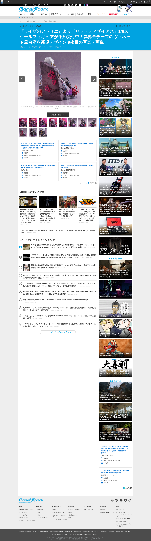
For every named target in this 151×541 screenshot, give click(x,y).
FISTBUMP (113, 14)
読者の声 (80, 14)
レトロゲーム (89, 510)
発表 (70, 512)
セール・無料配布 (74, 510)
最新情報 (71, 506)
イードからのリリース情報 (59, 534)
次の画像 (94, 79)
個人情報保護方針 (76, 531)
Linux (39, 515)
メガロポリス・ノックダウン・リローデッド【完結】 (124, 514)
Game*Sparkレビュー (26, 510)
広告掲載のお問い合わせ (56, 531)
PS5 (54, 510)
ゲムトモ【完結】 (122, 521)
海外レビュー (24, 518)
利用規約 (111, 531)
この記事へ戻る (57, 114)
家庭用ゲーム (56, 14)
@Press (95, 534)
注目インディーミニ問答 (27, 520)
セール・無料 (69, 14)
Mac (38, 512)
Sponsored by (83, 183)
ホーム (22, 14)
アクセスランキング (27, 18)
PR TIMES (80, 534)
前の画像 (22, 79)
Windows (40, 510)
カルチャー (87, 506)
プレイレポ (23, 512)
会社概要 (67, 531)
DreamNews (87, 534)
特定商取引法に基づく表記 (123, 531)
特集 (32, 14)
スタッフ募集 (72, 534)
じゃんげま (120, 510)
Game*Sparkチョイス (107, 512)
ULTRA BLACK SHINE (124, 519)
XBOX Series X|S (58, 512)
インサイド (100, 14)
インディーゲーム (42, 518)
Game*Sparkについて (25, 531)
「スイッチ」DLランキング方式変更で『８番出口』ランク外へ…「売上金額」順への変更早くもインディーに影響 (57, 231)
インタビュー (24, 515)
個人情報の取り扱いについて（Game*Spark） (95, 531)
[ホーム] (20, 21)
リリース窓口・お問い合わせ (40, 531)
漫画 (89, 14)
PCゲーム (43, 14)
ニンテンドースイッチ (60, 519)
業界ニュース (73, 515)
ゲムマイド (126, 14)
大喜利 (103, 510)
